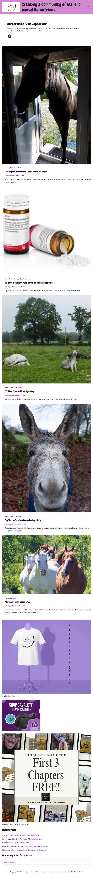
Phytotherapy (27, 279)
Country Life (9, 168)
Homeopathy (18, 279)
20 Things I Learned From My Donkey (19, 391)
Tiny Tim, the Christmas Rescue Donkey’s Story (23, 520)
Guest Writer (18, 168)
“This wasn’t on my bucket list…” (17, 602)
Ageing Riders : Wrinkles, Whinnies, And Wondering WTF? (22, 835)
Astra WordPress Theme (75, 872)
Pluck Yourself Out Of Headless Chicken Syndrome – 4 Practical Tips (25, 846)
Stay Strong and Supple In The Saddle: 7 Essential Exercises (22, 839)
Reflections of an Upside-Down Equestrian (16, 843)
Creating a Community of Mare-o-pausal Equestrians (52, 7)
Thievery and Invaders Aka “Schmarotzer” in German (26, 171)
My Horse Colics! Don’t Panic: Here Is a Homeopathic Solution (29, 282)
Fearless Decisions (10, 598)
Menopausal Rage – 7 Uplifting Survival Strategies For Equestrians (24, 850)
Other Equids (18, 387)
